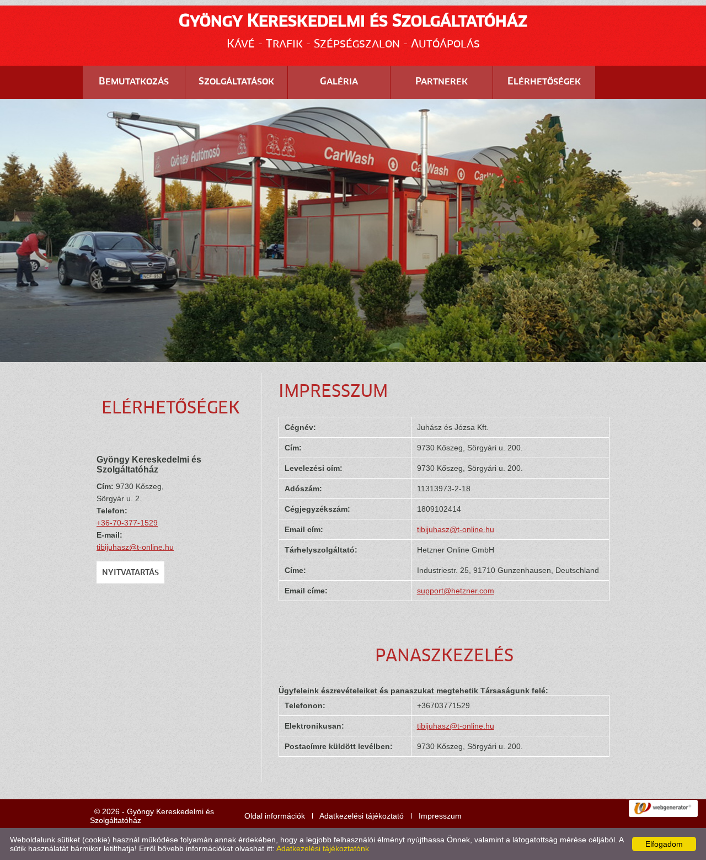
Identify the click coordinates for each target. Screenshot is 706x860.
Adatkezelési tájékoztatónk (322, 848)
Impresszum (440, 815)
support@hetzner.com (455, 590)
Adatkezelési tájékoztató (361, 815)
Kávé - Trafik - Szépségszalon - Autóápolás (353, 31)
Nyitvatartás (130, 573)
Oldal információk (274, 815)
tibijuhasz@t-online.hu (135, 547)
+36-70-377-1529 (127, 522)
